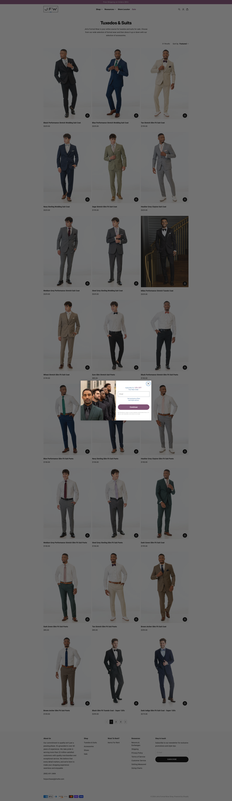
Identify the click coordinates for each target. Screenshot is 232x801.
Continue (134, 407)
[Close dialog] (148, 383)
